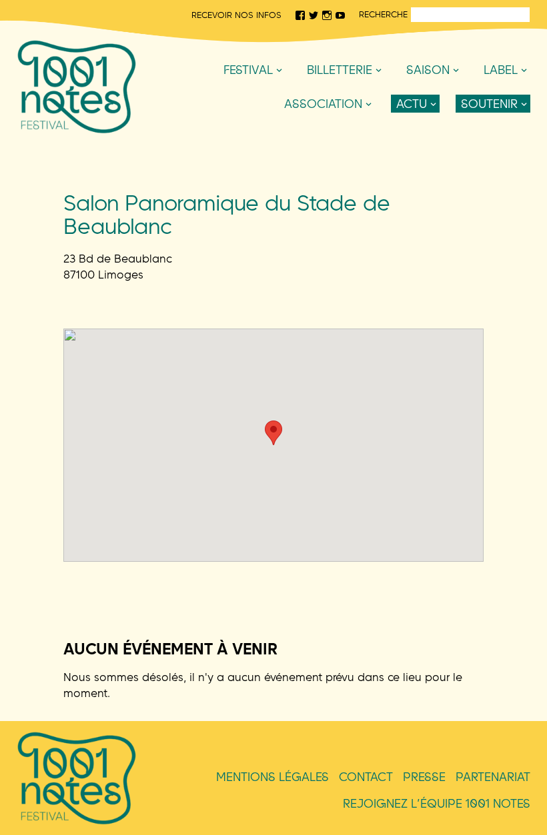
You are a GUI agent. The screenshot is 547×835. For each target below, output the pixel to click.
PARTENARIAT (493, 776)
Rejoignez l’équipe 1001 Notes (436, 803)
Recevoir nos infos (236, 14)
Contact (366, 776)
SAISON (428, 69)
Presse (424, 776)
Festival (248, 69)
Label (501, 69)
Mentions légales (272, 776)
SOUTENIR (489, 103)
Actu (411, 103)
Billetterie (339, 69)
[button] (273, 432)
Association (323, 103)
